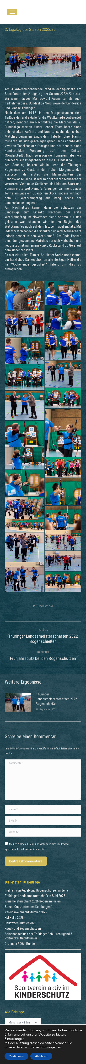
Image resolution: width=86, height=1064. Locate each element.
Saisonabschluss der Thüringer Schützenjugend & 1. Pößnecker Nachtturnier (40, 936)
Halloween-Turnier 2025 (20, 923)
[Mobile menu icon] (12, 12)
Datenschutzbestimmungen (36, 1047)
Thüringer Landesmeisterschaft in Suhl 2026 (35, 896)
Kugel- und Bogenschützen (23, 928)
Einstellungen (14, 1039)
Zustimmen (16, 1056)
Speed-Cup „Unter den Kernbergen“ (28, 907)
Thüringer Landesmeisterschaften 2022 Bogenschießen (56, 699)
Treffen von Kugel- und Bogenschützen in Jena (36, 890)
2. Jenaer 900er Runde (20, 944)
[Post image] (18, 702)
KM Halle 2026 (14, 918)
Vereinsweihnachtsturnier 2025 (26, 912)
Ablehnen (41, 1056)
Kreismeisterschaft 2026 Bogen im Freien (33, 901)
